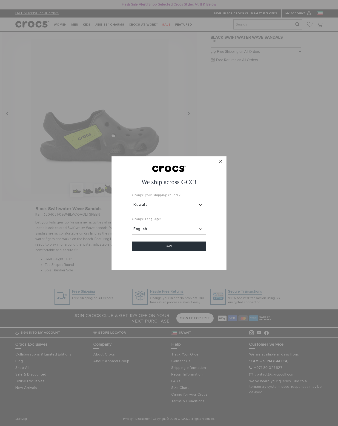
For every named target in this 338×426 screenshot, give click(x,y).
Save (169, 246)
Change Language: (146, 219)
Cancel (169, 259)
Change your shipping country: (157, 195)
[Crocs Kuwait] (169, 168)
